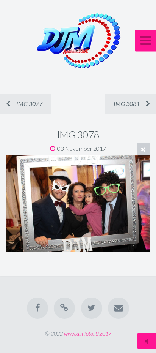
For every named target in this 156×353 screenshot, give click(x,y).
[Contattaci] (118, 308)
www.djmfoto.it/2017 (87, 333)
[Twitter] (91, 308)
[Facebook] (37, 308)
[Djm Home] (64, 308)
